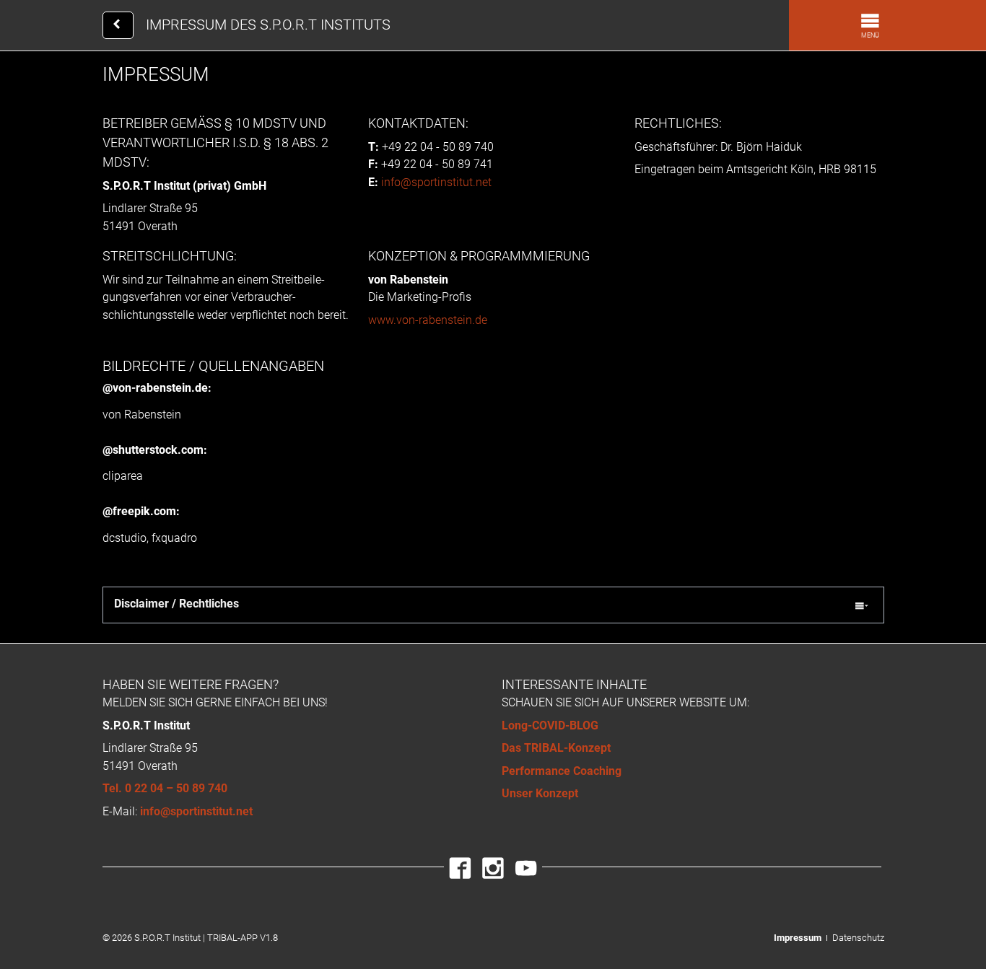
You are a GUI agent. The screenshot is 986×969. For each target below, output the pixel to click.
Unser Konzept (540, 793)
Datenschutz (858, 937)
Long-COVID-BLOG (550, 725)
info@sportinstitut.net (436, 182)
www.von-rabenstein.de (427, 320)
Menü (870, 35)
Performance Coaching (561, 771)
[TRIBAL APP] (118, 25)
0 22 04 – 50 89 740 (176, 788)
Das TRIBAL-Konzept (556, 748)
